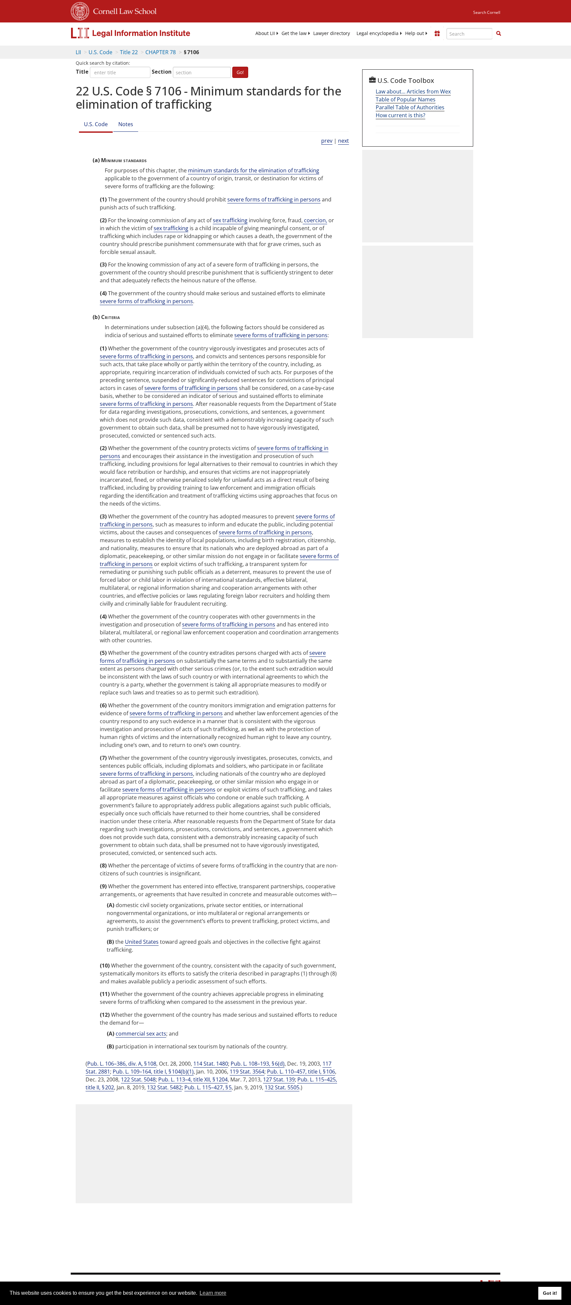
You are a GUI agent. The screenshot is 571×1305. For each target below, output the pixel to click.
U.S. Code (100, 52)
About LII (265, 33)
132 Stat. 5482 (164, 1087)
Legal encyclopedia (378, 33)
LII (78, 52)
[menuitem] (265, 33)
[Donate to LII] (437, 33)
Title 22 (129, 52)
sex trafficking (230, 220)
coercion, (315, 220)
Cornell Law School (123, 10)
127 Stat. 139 (279, 1079)
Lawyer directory (331, 33)
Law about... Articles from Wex (413, 91)
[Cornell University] (80, 10)
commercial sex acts (141, 1033)
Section (161, 71)
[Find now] (498, 33)
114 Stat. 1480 (210, 1063)
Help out (414, 33)
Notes (125, 124)
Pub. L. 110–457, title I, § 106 (301, 1071)
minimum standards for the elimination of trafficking (253, 170)
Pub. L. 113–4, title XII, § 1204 (193, 1079)
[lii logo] (145, 33)
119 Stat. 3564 (247, 1071)
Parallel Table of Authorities (410, 107)
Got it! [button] (550, 1293)
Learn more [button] (213, 1293)
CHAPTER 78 (160, 52)
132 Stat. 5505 (282, 1087)
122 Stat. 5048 (138, 1079)
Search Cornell (486, 12)
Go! (240, 72)
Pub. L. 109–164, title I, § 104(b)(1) (153, 1071)
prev (326, 140)
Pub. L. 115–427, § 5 (208, 1087)
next (343, 140)
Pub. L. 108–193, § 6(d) (258, 1063)
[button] (498, 33)
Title (82, 71)
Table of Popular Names (406, 99)
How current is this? (400, 115)
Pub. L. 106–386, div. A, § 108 (121, 1063)
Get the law (294, 33)
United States (142, 941)
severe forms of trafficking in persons (274, 199)
